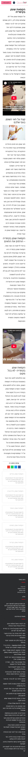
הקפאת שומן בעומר (16, 508)
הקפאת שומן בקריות (16, 542)
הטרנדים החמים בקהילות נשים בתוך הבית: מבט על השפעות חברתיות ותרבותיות (14, 720)
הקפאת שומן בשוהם (16, 525)
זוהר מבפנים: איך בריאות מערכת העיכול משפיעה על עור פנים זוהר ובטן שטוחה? (14, 708)
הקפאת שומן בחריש (16, 474)
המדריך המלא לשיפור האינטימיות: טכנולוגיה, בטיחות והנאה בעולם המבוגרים (15, 674)
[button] (14, 2)
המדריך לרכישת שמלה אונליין (16, 703)
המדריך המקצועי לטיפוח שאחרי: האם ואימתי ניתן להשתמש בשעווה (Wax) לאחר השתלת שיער (14, 652)
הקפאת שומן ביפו (17, 559)
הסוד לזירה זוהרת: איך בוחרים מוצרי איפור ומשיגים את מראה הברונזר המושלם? (14, 635)
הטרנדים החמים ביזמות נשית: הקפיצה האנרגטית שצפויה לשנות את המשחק (14, 727)
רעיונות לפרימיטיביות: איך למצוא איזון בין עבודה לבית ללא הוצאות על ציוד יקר (14, 749)
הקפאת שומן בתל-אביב (15, 491)
